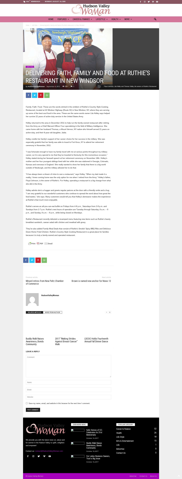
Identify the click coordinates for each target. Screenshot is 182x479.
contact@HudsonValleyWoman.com (49, 451)
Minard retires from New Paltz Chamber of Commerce (45, 282)
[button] (155, 19)
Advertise (120, 449)
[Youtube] (157, 2)
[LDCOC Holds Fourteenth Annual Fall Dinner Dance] (97, 326)
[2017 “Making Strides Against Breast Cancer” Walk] (68, 326)
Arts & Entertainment (125, 441)
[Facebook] (140, 2)
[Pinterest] (40, 95)
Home (50, 19)
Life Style (34, 25)
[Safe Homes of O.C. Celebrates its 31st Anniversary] (77, 434)
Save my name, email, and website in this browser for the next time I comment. (59, 403)
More (127, 19)
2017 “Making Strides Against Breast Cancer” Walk (66, 341)
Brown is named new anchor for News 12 (91, 281)
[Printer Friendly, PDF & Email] (40, 245)
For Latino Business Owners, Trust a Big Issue (98, 457)
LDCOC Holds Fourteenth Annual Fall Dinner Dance (96, 340)
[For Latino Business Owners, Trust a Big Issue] (77, 460)
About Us (153, 476)
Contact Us (121, 453)
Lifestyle (100, 19)
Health (114, 19)
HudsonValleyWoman (36, 86)
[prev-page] (106, 312)
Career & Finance (81, 19)
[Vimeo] (153, 2)
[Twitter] (148, 2)
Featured (62, 19)
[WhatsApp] (47, 95)
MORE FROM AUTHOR (52, 312)
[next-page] (109, 312)
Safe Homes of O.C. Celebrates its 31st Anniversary (94, 432)
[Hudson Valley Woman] (91, 10)
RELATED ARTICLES (34, 312)
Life (118, 445)
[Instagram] (144, 2)
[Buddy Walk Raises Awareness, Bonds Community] (39, 326)
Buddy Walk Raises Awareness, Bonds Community (35, 341)
